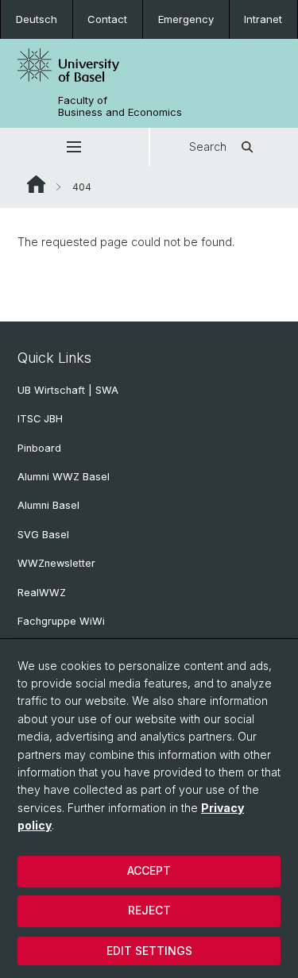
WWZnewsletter (56, 563)
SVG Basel (43, 535)
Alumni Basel (48, 505)
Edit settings (149, 950)
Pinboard (39, 448)
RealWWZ (41, 593)
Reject (149, 910)
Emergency (186, 19)
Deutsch (36, 19)
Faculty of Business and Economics (120, 106)
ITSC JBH (40, 419)
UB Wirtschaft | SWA (67, 390)
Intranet (263, 19)
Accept (149, 870)
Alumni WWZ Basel (63, 477)
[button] (74, 147)
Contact (107, 19)
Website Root (36, 184)
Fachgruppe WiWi (61, 621)
